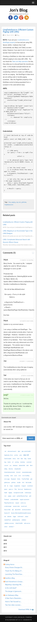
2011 (5, 547)
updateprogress (16, 520)
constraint (29, 462)
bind (18, 458)
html (23, 482)
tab (5, 516)
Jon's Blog (18, 10)
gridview (23, 202)
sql (13, 509)
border (29, 458)
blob (22, 458)
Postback (6, 499)
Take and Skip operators (20, 61)
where (5, 526)
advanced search (12, 451)
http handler (28, 482)
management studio (18, 492)
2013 (5, 551)
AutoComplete (7, 458)
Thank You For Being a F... (14, 571)
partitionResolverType (22, 496)
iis (7, 486)
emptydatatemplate (26, 472)
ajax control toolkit (26, 451)
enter (11, 475)
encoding (6, 475)
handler (19, 482)
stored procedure (26, 509)
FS (31, 620)
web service (27, 523)
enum (15, 475)
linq (10, 202)
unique (26, 516)
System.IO (7, 513)
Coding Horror (9, 564)
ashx (20, 455)
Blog (18, 35)
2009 (5, 540)
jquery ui (11, 489)
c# (12, 462)
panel (14, 496)
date (27, 465)
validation (23, 520)
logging (10, 492)
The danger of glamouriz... (13, 591)
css (10, 465)
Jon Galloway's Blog (11, 595)
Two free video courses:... (13, 605)
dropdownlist (17, 469)
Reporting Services (9, 503)
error (19, 475)
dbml (31, 465)
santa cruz (23, 503)
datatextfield (22, 465)
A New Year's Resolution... (13, 598)
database (15, 465)
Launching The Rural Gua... (14, 574)
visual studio (19, 523)
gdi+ (31, 479)
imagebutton (17, 486)
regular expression (24, 499)
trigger (14, 516)
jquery (5, 489)
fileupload (13, 479)
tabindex (9, 516)
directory (11, 469)
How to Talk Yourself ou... (13, 601)
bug (5, 462)
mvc (5, 496)
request (17, 503)
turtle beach (20, 516)
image (11, 486)
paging (13, 202)
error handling (25, 475)
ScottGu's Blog (10, 578)
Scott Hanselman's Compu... (14, 581)
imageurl (24, 486)
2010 (5, 544)
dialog (5, 469)
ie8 (5, 486)
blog (25, 458)
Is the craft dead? (11, 588)
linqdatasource (9, 205)
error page (7, 479)
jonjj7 (6, 395)
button (9, 462)
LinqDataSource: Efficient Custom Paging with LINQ (18, 31)
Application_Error (8, 455)
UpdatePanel (7, 520)
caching (17, 462)
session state (16, 506)
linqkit (5, 492)
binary (14, 458)
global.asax (7, 482)
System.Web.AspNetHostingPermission (21, 513)
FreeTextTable (25, 479)
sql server (18, 509)
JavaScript (30, 486)
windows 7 (11, 526)
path (30, 496)
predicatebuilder (14, 499)
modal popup (28, 492)
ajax (19, 451)
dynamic (18, 472)
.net (5, 451)
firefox (18, 479)
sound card (24, 506)
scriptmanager (8, 506)
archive (16, 455)
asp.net (18, 202)
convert (6, 465)
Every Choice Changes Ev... (14, 567)
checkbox (22, 462)
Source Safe (7, 509)
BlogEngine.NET (12, 620)
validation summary (9, 523)
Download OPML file (25, 609)
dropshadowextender (9, 472)
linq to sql (20, 489)
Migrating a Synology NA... (13, 584)
